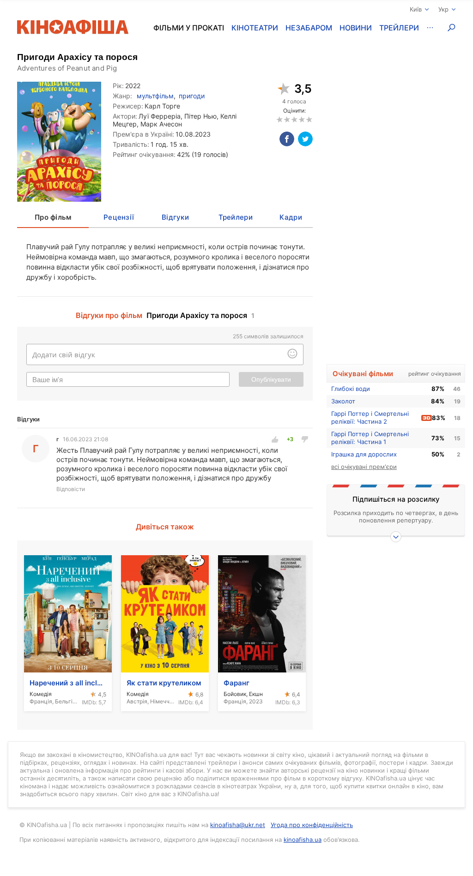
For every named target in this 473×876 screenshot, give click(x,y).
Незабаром (308, 27)
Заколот (343, 401)
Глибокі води (350, 388)
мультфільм (155, 96)
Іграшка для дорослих (364, 454)
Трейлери (399, 27)
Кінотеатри (254, 27)
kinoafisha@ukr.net (237, 824)
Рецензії (118, 217)
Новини (356, 27)
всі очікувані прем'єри (364, 466)
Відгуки (175, 217)
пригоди (192, 96)
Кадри (290, 217)
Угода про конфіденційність (312, 824)
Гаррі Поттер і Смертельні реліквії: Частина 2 (370, 417)
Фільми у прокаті (188, 27)
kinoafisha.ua (302, 839)
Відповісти (70, 489)
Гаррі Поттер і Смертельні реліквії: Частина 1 (370, 437)
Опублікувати (271, 379)
